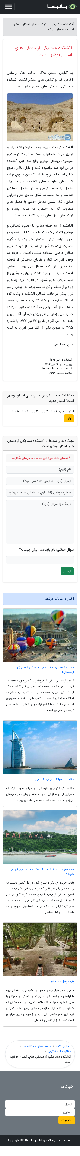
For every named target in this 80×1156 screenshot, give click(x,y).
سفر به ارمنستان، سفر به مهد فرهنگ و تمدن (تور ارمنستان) (45, 669)
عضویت (66, 1120)
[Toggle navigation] (9, 7)
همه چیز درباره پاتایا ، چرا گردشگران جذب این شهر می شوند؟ (41, 871)
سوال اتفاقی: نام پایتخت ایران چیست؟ (46, 549)
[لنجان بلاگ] (61, 7)
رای (69, 418)
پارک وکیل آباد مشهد (61, 981)
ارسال (67, 571)
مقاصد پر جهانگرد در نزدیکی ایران (54, 779)
